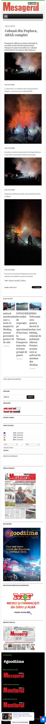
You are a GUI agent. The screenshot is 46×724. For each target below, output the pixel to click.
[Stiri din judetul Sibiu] (21, 6)
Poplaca (23, 280)
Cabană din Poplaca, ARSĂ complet (21, 33)
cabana (11, 280)
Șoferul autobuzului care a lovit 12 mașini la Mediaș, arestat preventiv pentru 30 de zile (9, 328)
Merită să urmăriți (10, 456)
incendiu (17, 280)
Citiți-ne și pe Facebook (12, 379)
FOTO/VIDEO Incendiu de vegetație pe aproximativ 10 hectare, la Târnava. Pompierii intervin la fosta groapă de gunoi (22, 334)
